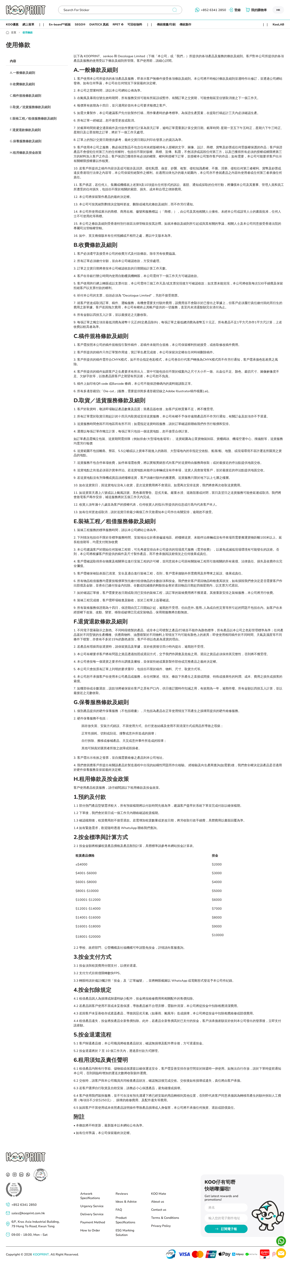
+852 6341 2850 (24, 1204)
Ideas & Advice (126, 1201)
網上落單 (28, 24)
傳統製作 (185, 24)
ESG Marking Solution (125, 1232)
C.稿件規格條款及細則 (25, 95)
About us (157, 1201)
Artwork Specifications (90, 1195)
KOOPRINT (41, 1254)
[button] (278, 10)
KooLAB (278, 24)
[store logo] (25, 10)
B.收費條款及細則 (22, 84)
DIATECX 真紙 (99, 24)
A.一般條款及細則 (22, 72)
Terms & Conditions (165, 1217)
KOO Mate (158, 1193)
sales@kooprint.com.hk (28, 1213)
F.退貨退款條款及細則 (25, 129)
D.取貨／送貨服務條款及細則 (30, 107)
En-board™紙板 (60, 24)
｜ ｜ (41, 24)
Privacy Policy (161, 1226)
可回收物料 (134, 24)
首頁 (13, 32)
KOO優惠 (12, 24)
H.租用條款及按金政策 (25, 152)
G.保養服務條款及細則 (25, 141)
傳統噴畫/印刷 (166, 24)
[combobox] (116, 10)
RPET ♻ (118, 24)
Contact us (158, 1209)
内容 (13, 61)
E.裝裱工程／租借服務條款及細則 (33, 118)
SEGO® (80, 24)
